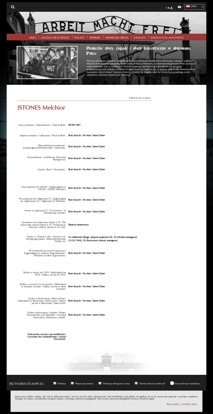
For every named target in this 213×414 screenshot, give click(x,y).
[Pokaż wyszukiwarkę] (13, 7)
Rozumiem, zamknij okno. (182, 403)
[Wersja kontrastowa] (179, 7)
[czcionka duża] (171, 7)
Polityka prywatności (84, 383)
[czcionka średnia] (169, 7)
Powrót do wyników (141, 97)
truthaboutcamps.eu (26, 383)
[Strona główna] (106, 23)
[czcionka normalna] (166, 7)
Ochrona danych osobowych (152, 383)
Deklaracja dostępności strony (116, 383)
